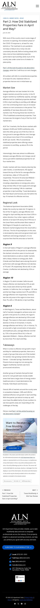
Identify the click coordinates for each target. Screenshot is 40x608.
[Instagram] (25, 603)
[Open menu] (37, 6)
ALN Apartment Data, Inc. (28, 457)
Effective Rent (26, 481)
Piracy (9, 600)
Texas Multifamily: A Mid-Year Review (31, 493)
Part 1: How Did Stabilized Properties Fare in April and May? (10, 494)
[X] (18, 603)
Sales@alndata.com (18, 565)
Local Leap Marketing (25, 600)
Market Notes (14, 18)
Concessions (8, 481)
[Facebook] (21, 603)
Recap (22, 18)
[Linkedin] (14, 603)
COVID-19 (5, 18)
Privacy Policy (29, 597)
